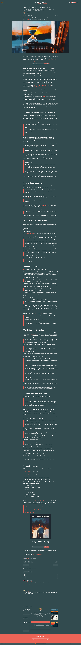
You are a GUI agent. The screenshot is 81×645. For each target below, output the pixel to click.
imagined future (30, 233)
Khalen (27, 590)
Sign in (78, 2)
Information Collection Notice (40, 625)
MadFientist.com (27, 457)
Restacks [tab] (29, 571)
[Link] (22, 112)
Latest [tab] (27, 606)
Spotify (42, 457)
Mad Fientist (39, 78)
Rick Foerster (28, 12)
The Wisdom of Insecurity (37, 554)
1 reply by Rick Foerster (30, 586)
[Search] (67, 2)
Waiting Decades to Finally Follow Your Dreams (34, 509)
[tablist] (27, 572)
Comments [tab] (25, 571)
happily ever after (33, 334)
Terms (10, 643)
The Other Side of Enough (33, 58)
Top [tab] (24, 606)
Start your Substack (38, 643)
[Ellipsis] (57, 580)
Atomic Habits (28, 474)
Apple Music (47, 457)
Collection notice (13, 643)
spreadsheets (36, 86)
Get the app (44, 643)
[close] (49, 608)
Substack (71, 643)
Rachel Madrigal (28, 580)
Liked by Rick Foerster (29, 581)
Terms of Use (45, 624)
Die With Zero (28, 471)
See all (25, 630)
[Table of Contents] (1, 322)
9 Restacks (34, 558)
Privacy (7, 643)
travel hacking (37, 85)
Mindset (27, 473)
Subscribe (73, 2)
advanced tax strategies (45, 85)
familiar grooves (46, 155)
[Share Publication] (69, 2)
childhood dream (46, 205)
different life (26, 178)
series (43, 96)
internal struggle (38, 313)
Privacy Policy (47, 625)
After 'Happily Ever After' (30, 512)
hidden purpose (30, 197)
